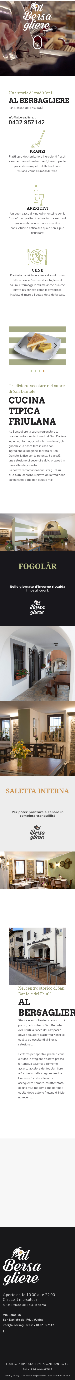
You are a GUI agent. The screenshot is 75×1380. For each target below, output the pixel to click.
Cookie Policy (28, 1375)
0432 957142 (27, 122)
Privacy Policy (12, 1375)
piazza (42, 1305)
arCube (66, 1375)
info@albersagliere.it (22, 117)
